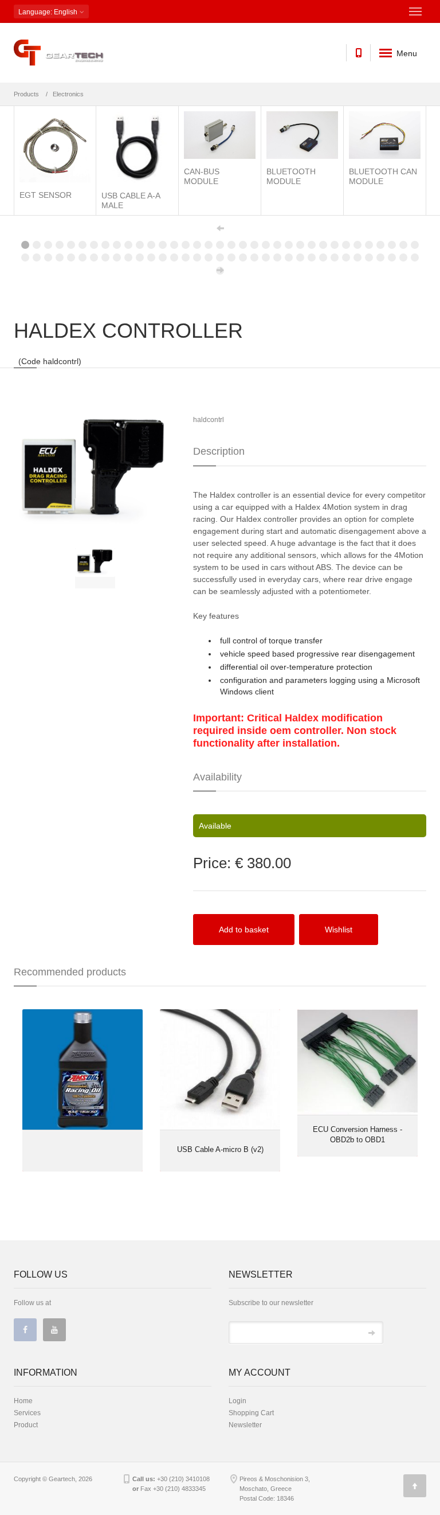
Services (27, 1413)
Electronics (68, 94)
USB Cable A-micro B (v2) (220, 1149)
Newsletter (245, 1425)
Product (26, 1425)
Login (237, 1401)
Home (23, 1401)
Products (26, 94)
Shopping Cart (251, 1413)
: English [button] (48, 12)
